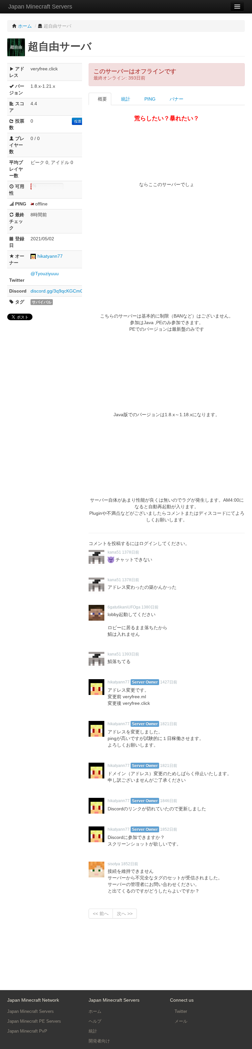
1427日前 (168, 682)
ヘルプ (95, 1021)
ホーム (95, 1011)
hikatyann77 (50, 256)
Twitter (180, 1011)
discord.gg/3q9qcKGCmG (57, 291)
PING (149, 99)
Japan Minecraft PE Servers (34, 1021)
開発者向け (99, 1040)
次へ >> (125, 913)
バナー (175, 99)
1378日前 (130, 552)
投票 (77, 121)
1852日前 (168, 829)
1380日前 (149, 607)
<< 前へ (101, 913)
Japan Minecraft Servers (40, 6)
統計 (125, 99)
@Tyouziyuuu (45, 273)
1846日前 (168, 801)
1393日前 (130, 654)
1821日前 (168, 724)
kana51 (114, 552)
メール (180, 1021)
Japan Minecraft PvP (27, 1031)
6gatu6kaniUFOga (124, 607)
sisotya (114, 864)
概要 (101, 99)
